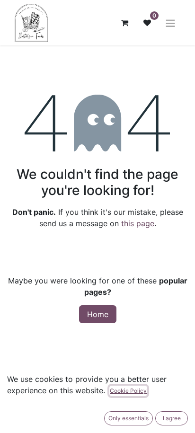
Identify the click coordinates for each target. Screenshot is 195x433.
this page (137, 223)
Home (97, 314)
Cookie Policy (128, 390)
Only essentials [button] (128, 418)
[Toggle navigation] (170, 22)
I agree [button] (172, 418)
